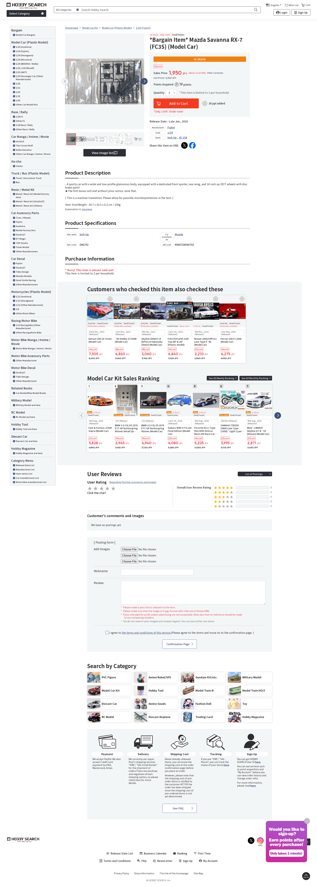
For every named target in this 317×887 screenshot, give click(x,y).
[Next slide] (144, 81)
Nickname (101, 571)
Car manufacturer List (27, 477)
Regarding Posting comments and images (132, 482)
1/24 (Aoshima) (24, 46)
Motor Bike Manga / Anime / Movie (34, 348)
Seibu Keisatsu (24, 149)
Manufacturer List (25, 469)
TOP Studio (22, 243)
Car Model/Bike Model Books (31, 393)
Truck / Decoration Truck (28, 178)
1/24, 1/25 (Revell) (25, 68)
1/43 (18, 100)
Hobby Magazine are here (29, 453)
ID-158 (183, 137)
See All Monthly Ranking (255, 378)
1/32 (18, 96)
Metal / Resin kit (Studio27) (30, 201)
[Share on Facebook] (192, 145)
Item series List (24, 473)
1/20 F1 (19, 116)
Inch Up (172, 137)
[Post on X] (184, 145)
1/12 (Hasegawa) (24, 300)
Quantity (159, 92)
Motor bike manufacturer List (31, 482)
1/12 (18, 87)
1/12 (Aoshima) (24, 296)
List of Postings (254, 474)
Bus (18, 182)
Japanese (87, 209)
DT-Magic (21, 238)
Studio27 (20, 234)
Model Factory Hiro (25, 230)
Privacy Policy (121, 873)
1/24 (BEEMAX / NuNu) (27, 63)
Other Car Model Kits (27, 104)
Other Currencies (215, 73)
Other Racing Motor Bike (28, 332)
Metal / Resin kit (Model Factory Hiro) (32, 195)
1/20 (18, 83)
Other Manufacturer (26, 360)
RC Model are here (25, 416)
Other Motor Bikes (25, 313)
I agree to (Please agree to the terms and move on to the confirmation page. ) (181, 632)
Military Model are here (28, 405)
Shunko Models (24, 276)
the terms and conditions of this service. (146, 633)
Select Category (19, 13)
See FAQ (178, 808)
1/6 (17, 309)
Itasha (19, 166)
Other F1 (20, 120)
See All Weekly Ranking (221, 378)
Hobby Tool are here (26, 429)
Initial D (20, 141)
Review (99, 583)
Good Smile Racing (26, 280)
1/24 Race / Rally (24, 125)
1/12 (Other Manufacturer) (29, 304)
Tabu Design (22, 271)
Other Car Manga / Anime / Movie (33, 153)
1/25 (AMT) (21, 72)
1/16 (18, 92)
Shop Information (144, 873)
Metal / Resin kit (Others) (29, 205)
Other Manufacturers (27, 251)
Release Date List (25, 465)
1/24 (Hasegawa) (24, 55)
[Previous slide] (65, 81)
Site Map (198, 873)
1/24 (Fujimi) (22, 51)
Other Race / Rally (25, 129)
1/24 (170, 132)
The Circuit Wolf (24, 145)
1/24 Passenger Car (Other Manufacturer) (29, 78)
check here (135, 780)
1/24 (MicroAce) (24, 59)
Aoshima (20, 226)
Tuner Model (22, 247)
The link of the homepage (173, 873)
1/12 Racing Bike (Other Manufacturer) (28, 326)
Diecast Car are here (26, 441)
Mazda (179, 234)
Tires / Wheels (23, 217)
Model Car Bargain (25, 34)
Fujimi (19, 221)
